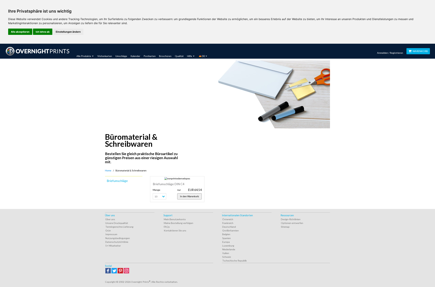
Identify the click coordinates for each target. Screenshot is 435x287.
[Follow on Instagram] (126, 271)
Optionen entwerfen (292, 223)
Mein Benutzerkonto (175, 219)
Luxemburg (228, 245)
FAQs (167, 226)
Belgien (226, 234)
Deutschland (229, 226)
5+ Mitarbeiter (113, 245)
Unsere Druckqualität (116, 223)
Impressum (111, 234)
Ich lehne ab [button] (43, 31)
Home (108, 170)
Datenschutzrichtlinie (116, 241)
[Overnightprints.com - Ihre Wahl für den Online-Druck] (37, 51)
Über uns (110, 219)
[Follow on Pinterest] (120, 271)
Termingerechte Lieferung (119, 226)
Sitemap (285, 226)
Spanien (226, 238)
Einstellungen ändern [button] (68, 31)
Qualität (179, 56)
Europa (226, 241)
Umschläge (121, 56)
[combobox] (165, 196)
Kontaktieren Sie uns (175, 230)
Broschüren (165, 56)
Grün (108, 230)
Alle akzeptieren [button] (20, 31)
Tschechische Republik (234, 260)
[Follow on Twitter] (114, 271)
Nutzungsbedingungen (117, 238)
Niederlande (228, 249)
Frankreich (227, 223)
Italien (225, 253)
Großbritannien (230, 230)
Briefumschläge (117, 181)
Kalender (135, 56)
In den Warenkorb (189, 196)
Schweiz (226, 256)
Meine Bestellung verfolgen (178, 223)
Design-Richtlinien (290, 219)
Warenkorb (420, 51)
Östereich (227, 219)
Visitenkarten (104, 56)
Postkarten (150, 56)
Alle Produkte (84, 56)
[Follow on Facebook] (108, 271)
